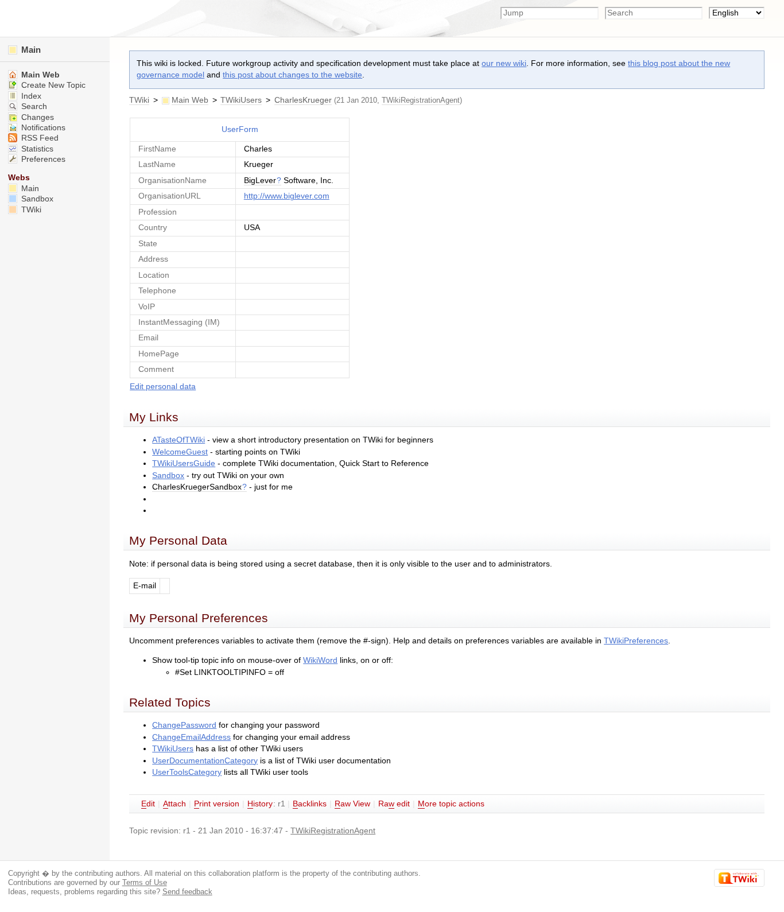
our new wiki (504, 63)
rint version (216, 804)
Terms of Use (144, 882)
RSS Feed (39, 138)
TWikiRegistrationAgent (421, 100)
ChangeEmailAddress (191, 737)
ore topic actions (451, 804)
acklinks (310, 804)
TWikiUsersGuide (183, 463)
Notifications (42, 127)
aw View (352, 804)
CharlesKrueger (303, 100)
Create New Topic (52, 85)
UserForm (240, 129)
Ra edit (394, 804)
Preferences (42, 159)
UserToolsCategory (187, 772)
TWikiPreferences (636, 641)
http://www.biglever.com (286, 196)
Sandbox (168, 475)
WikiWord (320, 660)
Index (30, 96)
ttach (174, 804)
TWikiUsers (241, 100)
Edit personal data (163, 386)
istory (260, 804)
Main (30, 50)
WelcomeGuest (180, 452)
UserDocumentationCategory (205, 760)
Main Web (190, 100)
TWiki (139, 100)
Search (33, 106)
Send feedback (187, 891)
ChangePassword (184, 725)
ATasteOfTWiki (178, 440)
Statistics (36, 149)
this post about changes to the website (292, 75)
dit (148, 804)
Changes (36, 117)
